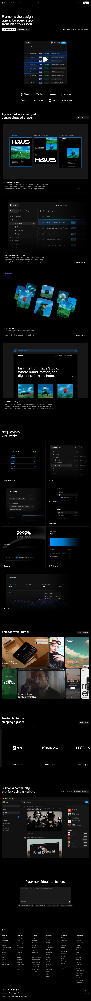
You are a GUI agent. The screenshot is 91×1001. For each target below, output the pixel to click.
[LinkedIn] (16, 990)
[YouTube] (11, 990)
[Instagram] (14, 990)
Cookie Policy (18, 996)
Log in (80, 3)
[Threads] (19, 990)
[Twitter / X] (9, 990)
